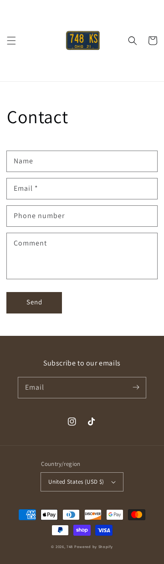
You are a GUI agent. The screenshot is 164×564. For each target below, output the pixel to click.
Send (34, 302)
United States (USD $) (76, 482)
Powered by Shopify (93, 546)
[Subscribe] (136, 387)
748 (70, 546)
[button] (11, 41)
